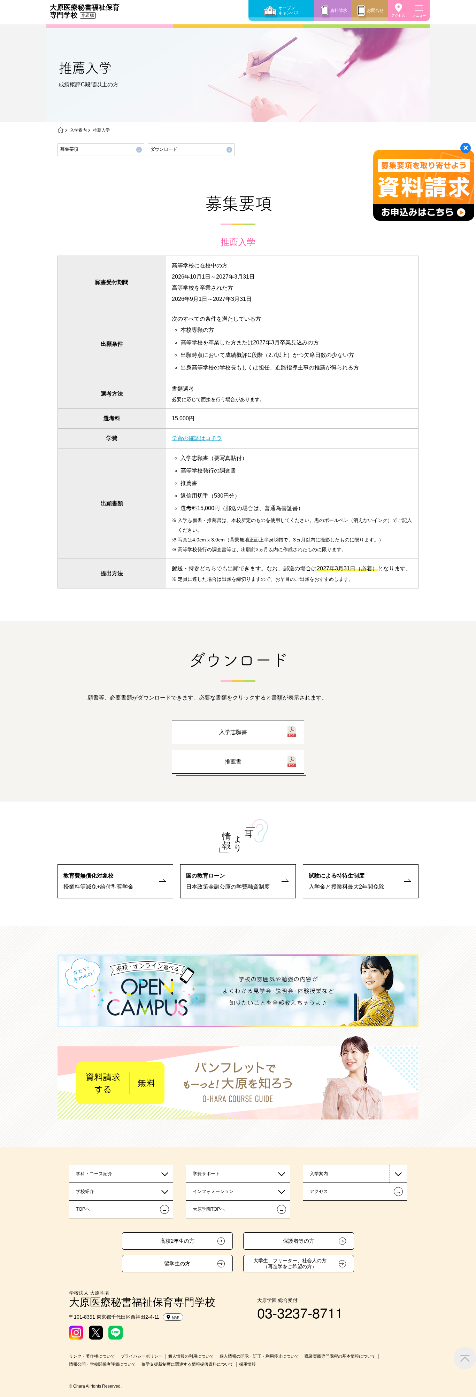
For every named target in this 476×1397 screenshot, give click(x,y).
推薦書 (233, 762)
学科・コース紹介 (94, 1173)
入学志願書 (233, 732)
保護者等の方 (298, 1241)
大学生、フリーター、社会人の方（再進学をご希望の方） (290, 1263)
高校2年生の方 (177, 1241)
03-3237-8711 (300, 1312)
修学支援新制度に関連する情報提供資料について (187, 1364)
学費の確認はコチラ (197, 438)
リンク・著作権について (92, 1356)
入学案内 (78, 130)
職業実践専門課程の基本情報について (340, 1356)
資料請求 (338, 10)
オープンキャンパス (288, 10)
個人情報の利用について (191, 1356)
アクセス (398, 15)
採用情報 (247, 1364)
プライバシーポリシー (141, 1356)
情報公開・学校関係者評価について (102, 1364)
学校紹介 (85, 1191)
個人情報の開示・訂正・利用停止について (259, 1356)
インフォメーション (213, 1191)
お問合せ (375, 10)
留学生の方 (177, 1263)
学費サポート (206, 1173)
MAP (175, 1317)
